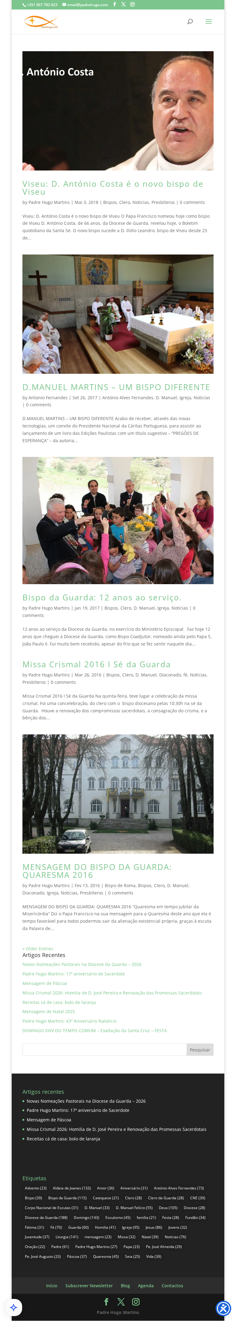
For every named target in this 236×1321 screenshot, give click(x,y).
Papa (132, 1246)
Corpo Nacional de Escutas (51, 1207)
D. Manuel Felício (134, 1207)
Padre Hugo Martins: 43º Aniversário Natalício (69, 1021)
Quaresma (106, 1256)
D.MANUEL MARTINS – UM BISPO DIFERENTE (116, 386)
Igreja (185, 397)
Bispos (110, 202)
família (146, 1217)
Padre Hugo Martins (49, 202)
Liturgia (67, 1236)
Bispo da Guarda (67, 1197)
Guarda (78, 1227)
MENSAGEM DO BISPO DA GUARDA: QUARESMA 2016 (97, 870)
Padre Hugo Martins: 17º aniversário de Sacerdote (73, 974)
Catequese (106, 1197)
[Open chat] (13, 1307)
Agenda (146, 1285)
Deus (168, 1207)
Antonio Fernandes (48, 397)
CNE (197, 1197)
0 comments (192, 202)
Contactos (172, 1285)
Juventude (37, 1236)
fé (185, 675)
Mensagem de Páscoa (44, 983)
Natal (150, 1236)
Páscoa (77, 1256)
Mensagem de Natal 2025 (48, 1011)
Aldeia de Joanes (72, 1188)
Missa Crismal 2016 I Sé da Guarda (96, 664)
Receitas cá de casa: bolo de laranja (59, 1002)
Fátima (34, 1227)
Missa (127, 1236)
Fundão (195, 1217)
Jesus (154, 1227)
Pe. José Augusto (43, 1256)
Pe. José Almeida (164, 1246)
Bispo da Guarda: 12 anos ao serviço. (102, 597)
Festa (170, 1217)
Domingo (86, 1217)
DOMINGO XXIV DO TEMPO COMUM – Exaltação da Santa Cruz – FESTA (94, 1030)
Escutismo (118, 1217)
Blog (125, 1285)
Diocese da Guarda (46, 1217)
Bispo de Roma (120, 885)
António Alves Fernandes (127, 397)
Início (51, 1285)
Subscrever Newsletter (89, 1285)
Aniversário (134, 1188)
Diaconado (170, 675)
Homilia (105, 1227)
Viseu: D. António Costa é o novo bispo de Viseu (113, 187)
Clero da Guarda (166, 1197)
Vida (153, 1256)
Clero (124, 202)
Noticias (140, 202)
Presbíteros (163, 202)
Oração (35, 1246)
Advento (36, 1188)
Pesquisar (200, 1050)
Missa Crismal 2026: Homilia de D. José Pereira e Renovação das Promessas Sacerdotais (112, 993)
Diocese (194, 1207)
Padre (60, 1246)
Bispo (33, 1197)
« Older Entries (37, 949)
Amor (105, 1188)
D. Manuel (166, 397)
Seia (132, 1256)
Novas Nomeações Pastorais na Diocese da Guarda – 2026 (81, 964)
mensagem (98, 1236)
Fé (56, 1227)
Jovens (177, 1227)
